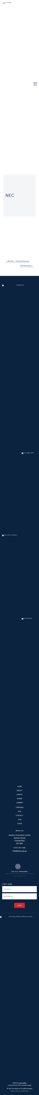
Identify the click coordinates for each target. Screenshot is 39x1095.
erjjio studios (23, 1083)
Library (19, 802)
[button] (34, 84)
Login (19, 823)
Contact (19, 815)
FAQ (19, 811)
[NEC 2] (26, 239)
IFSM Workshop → (27, 266)
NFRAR (19, 798)
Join (19, 819)
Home (19, 786)
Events (19, 794)
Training (19, 807)
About (19, 790)
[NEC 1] (12, 239)
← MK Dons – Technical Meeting (17, 261)
